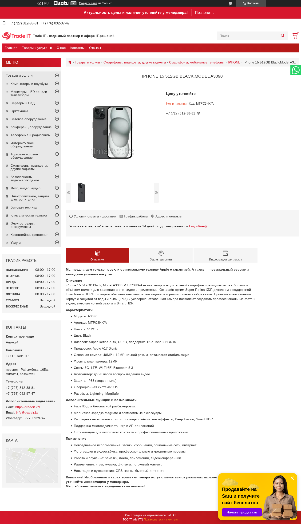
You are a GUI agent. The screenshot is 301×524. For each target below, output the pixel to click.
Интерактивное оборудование (22, 144)
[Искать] (282, 36)
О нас (61, 48)
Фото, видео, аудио (25, 188)
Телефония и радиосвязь (30, 135)
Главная (11, 48)
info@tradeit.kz (27, 412)
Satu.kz (171, 515)
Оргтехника (19, 111)
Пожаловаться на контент (161, 519)
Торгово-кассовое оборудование (24, 155)
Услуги (16, 242)
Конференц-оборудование (31, 127)
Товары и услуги (34, 48)
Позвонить (204, 13)
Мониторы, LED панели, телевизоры (29, 93)
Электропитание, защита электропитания (30, 197)
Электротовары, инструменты (23, 225)
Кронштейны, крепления (29, 234)
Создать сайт (88, 3)
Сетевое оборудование (29, 119)
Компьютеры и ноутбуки (29, 84)
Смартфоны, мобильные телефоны (196, 62)
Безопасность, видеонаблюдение (25, 178)
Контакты (77, 48)
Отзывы (95, 48)
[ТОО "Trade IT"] (16, 35)
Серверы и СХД (23, 103)
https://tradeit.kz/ (27, 407)
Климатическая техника (29, 215)
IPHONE (234, 62)
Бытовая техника (24, 207)
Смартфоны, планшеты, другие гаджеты (134, 62)
